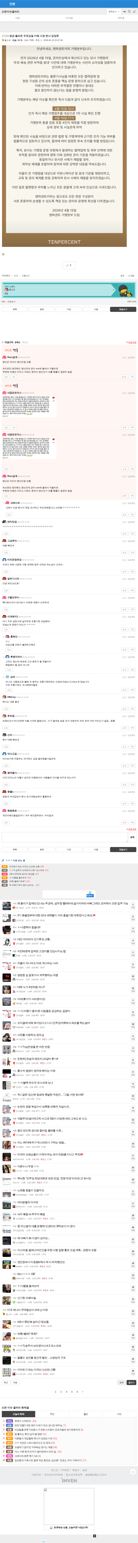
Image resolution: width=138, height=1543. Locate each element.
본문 (42, 309)
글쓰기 (134, 11)
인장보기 (11, 301)
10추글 (121, 18)
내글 (17, 18)
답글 (6, 377)
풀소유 (8, 40)
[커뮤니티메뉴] (4, 3)
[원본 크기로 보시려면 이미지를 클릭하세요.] (64, 146)
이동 (13, 377)
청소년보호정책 (74, 1474)
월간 (86, 1414)
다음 (96, 309)
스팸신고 (26, 275)
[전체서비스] (134, 3)
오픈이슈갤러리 (10, 11)
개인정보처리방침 (53, 1474)
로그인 (54, 1470)
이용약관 (36, 1474)
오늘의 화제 (18, 1414)
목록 (15, 309)
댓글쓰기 (123, 309)
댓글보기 (123, 849)
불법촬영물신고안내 (96, 1474)
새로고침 (132, 342)
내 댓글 (69, 18)
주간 (52, 1414)
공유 (122, 275)
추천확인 (6, 275)
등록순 (17, 342)
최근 (6, 1382)
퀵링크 (75, 1470)
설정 (84, 1470)
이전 (69, 309)
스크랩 (131, 275)
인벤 (12, 4)
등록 (132, 837)
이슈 (119, 1414)
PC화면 (65, 1470)
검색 (121, 1382)
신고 (16, 275)
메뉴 (4, 301)
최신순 (25, 342)
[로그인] (128, 3)
